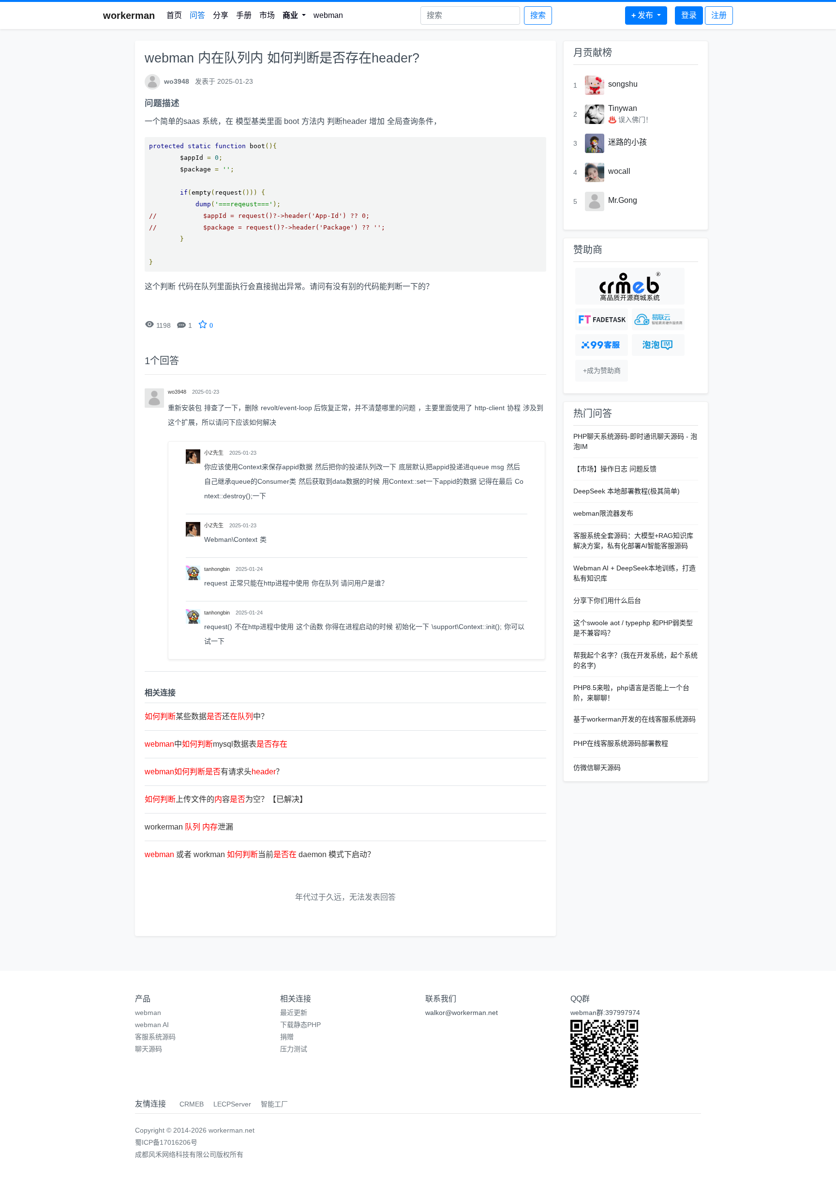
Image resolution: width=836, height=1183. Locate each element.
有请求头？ (214, 772)
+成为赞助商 (602, 370)
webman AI (152, 1025)
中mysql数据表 (216, 744)
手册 (244, 15)
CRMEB (191, 1104)
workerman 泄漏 (189, 827)
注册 (719, 15)
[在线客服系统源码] (601, 345)
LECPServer (232, 1104)
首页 (174, 15)
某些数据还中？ (207, 716)
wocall (619, 171)
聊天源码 (148, 1049)
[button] (294, 15)
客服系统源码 (155, 1037)
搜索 (538, 15)
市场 (267, 15)
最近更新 (293, 1012)
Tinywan (622, 108)
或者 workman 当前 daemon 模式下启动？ (260, 854)
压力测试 (293, 1049)
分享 (220, 15)
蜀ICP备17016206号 (166, 1142)
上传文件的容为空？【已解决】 (226, 799)
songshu (623, 84)
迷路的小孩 (627, 142)
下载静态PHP (300, 1025)
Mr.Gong (622, 200)
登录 (689, 15)
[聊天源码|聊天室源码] (658, 345)
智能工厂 (274, 1104)
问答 (197, 15)
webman (328, 15)
